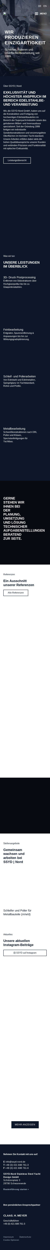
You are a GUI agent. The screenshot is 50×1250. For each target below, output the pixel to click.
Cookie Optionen (11, 1240)
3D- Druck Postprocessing (19, 277)
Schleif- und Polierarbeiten (19, 376)
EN (45, 6)
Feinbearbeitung (13, 329)
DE (39, 6)
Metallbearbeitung (14, 428)
